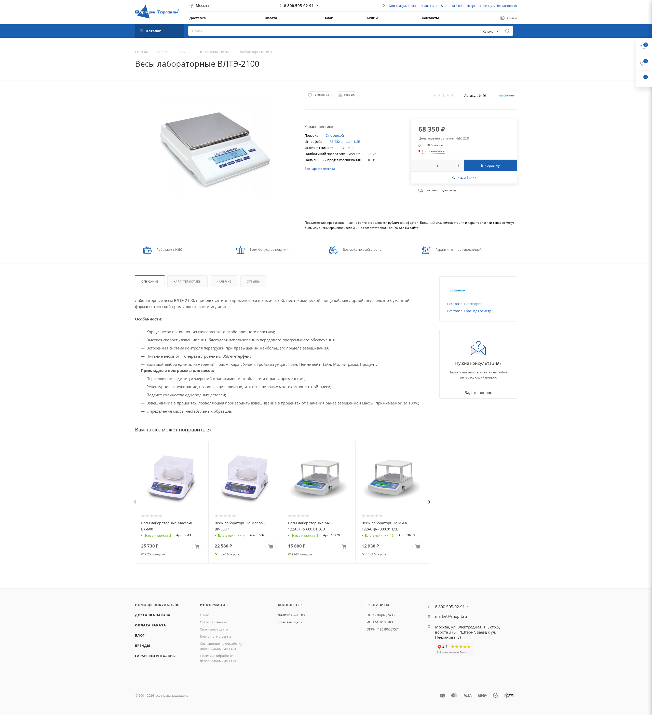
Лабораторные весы (256, 51)
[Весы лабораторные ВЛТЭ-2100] (215, 146)
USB (357, 141)
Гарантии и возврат (156, 655)
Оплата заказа (150, 625)
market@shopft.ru (451, 616)
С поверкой (334, 135)
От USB (347, 147)
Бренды (142, 645)
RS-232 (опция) (341, 141)
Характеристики (187, 281)
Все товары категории (464, 303)
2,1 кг (372, 153)
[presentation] (135, 502)
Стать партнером (213, 622)
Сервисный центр (214, 629)
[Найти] (507, 31)
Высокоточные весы (212, 51)
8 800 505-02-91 (299, 5)
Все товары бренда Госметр (469, 311)
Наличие (224, 281)
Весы (181, 51)
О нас (204, 615)
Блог (140, 635)
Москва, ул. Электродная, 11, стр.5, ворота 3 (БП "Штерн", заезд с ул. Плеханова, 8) (453, 5)
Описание (149, 281)
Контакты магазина (215, 636)
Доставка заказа (152, 615)
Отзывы (253, 281)
